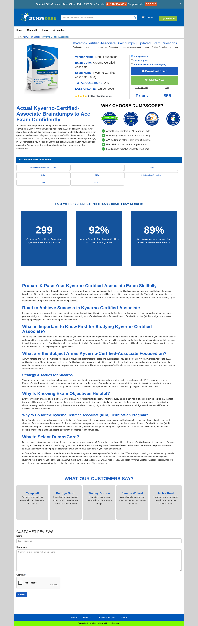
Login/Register (167, 18)
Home (19, 37)
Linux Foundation (32, 37)
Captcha (21, 575)
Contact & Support (106, 617)
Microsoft (32, 30)
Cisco (19, 30)
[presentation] (183, 502)
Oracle (45, 30)
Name (19, 536)
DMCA (124, 617)
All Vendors (59, 30)
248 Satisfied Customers (100, 96)
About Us (87, 617)
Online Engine (140, 60)
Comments (21, 547)
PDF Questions (140, 56)
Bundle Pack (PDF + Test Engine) (149, 64)
